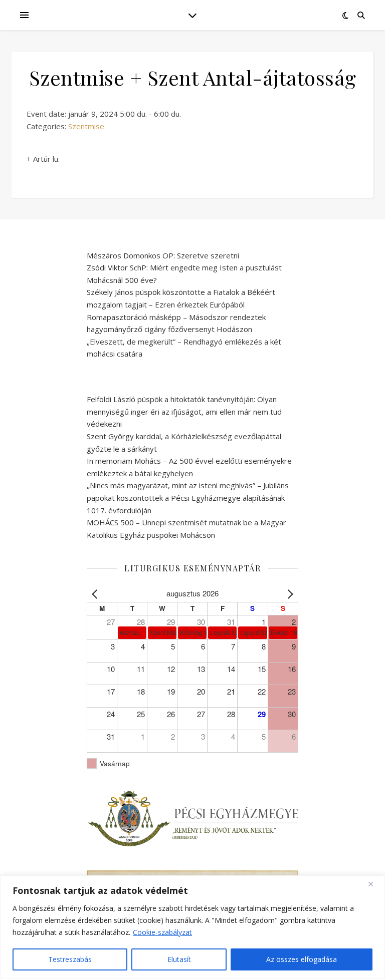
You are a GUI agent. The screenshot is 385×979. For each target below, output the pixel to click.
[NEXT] (288, 593)
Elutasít (179, 959)
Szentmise (86, 126)
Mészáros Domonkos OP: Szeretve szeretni (163, 255)
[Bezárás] (374, 884)
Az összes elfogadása (301, 959)
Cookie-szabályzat (162, 932)
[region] (192, 927)
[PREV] (96, 593)
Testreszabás (70, 959)
